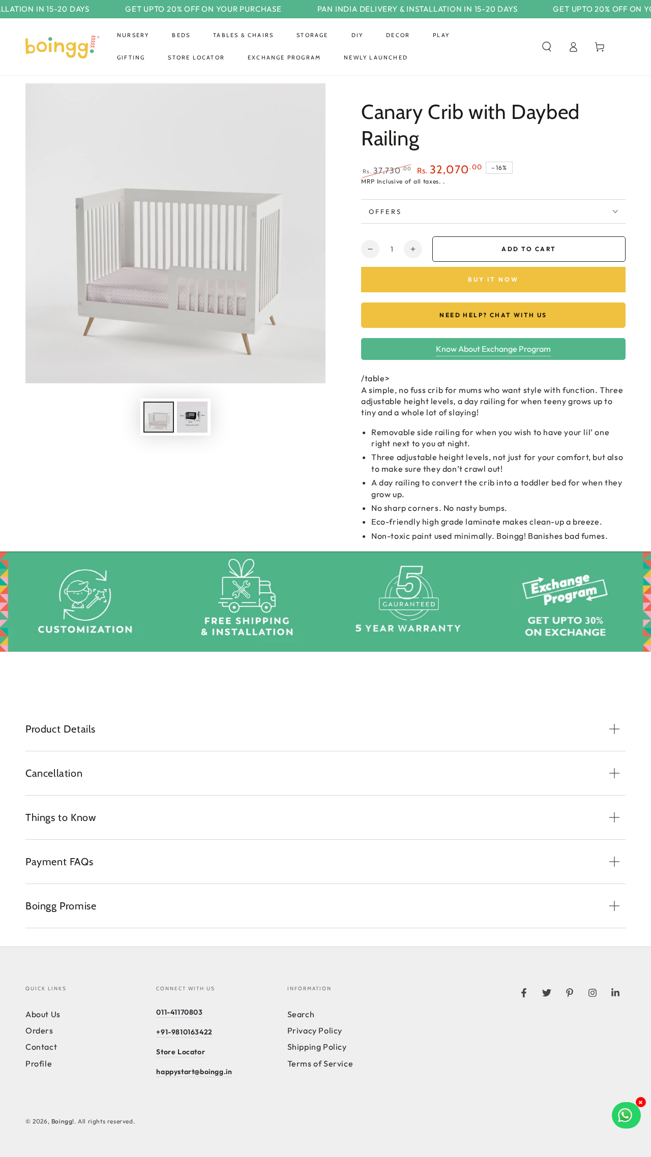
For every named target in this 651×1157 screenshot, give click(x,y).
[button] (547, 47)
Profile (38, 1063)
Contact (41, 1047)
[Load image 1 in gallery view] (158, 417)
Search (301, 1014)
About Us (43, 1014)
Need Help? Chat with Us (493, 315)
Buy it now (493, 279)
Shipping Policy (317, 1047)
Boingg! (62, 1121)
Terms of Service (320, 1063)
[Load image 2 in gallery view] (192, 417)
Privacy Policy (314, 1030)
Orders (39, 1030)
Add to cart (528, 249)
